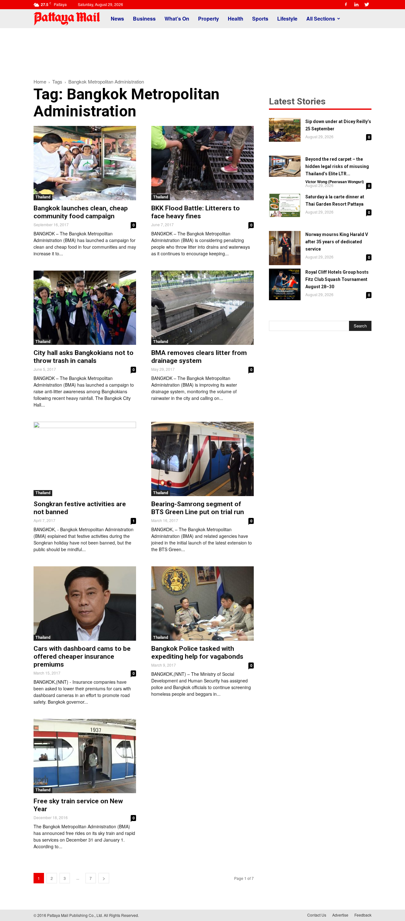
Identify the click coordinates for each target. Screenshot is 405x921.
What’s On (177, 18)
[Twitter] (366, 4)
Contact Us (316, 915)
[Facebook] (346, 4)
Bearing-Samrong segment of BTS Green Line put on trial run (197, 508)
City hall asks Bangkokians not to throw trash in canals (84, 356)
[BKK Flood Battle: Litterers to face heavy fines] (202, 163)
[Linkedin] (356, 4)
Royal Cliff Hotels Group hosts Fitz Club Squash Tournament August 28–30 (337, 279)
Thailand (42, 197)
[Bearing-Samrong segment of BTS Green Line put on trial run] (202, 459)
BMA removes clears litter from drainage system (199, 356)
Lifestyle (287, 18)
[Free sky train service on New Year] (85, 756)
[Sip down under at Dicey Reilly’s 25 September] (285, 130)
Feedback (362, 915)
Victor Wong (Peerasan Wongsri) (334, 181)
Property (208, 18)
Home (40, 81)
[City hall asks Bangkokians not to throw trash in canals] (85, 308)
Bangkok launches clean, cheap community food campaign (81, 212)
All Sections (320, 18)
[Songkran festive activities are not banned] (85, 459)
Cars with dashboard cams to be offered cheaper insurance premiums (82, 656)
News (117, 18)
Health (235, 18)
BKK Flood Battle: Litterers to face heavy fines (195, 212)
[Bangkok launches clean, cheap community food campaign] (85, 163)
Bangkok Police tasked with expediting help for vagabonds (197, 652)
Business (144, 18)
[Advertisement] (202, 50)
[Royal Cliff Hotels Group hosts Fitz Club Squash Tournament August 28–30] (285, 284)
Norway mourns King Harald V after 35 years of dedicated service (336, 242)
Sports (260, 18)
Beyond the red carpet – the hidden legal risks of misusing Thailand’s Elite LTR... (337, 166)
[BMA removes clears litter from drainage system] (202, 308)
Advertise (340, 915)
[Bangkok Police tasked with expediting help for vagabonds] (202, 603)
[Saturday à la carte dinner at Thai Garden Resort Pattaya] (285, 205)
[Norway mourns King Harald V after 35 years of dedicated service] (285, 248)
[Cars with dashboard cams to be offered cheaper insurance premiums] (85, 603)
